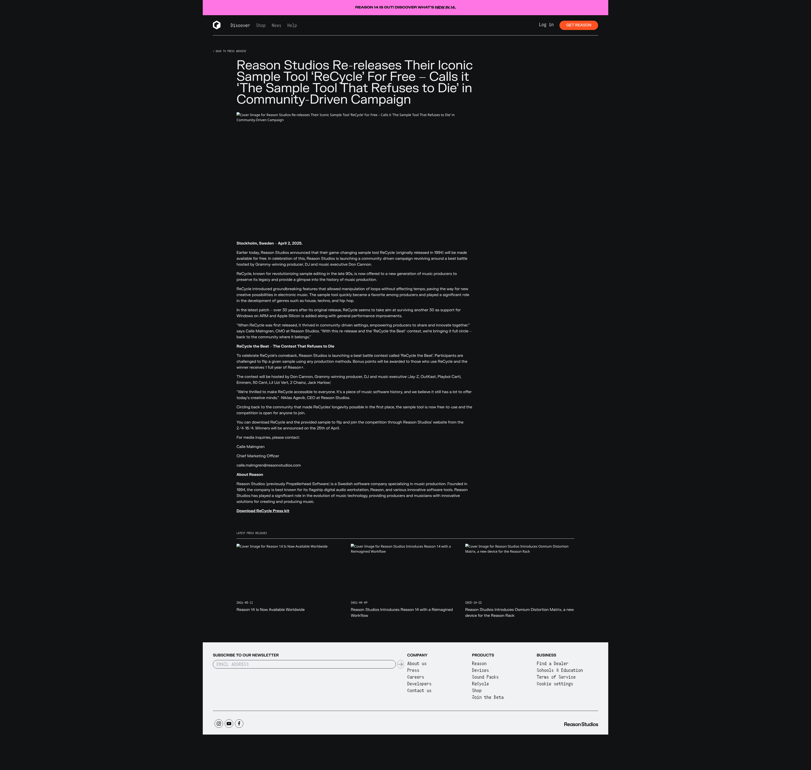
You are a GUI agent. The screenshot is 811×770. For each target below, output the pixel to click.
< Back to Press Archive (229, 51)
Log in (546, 24)
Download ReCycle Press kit (263, 511)
